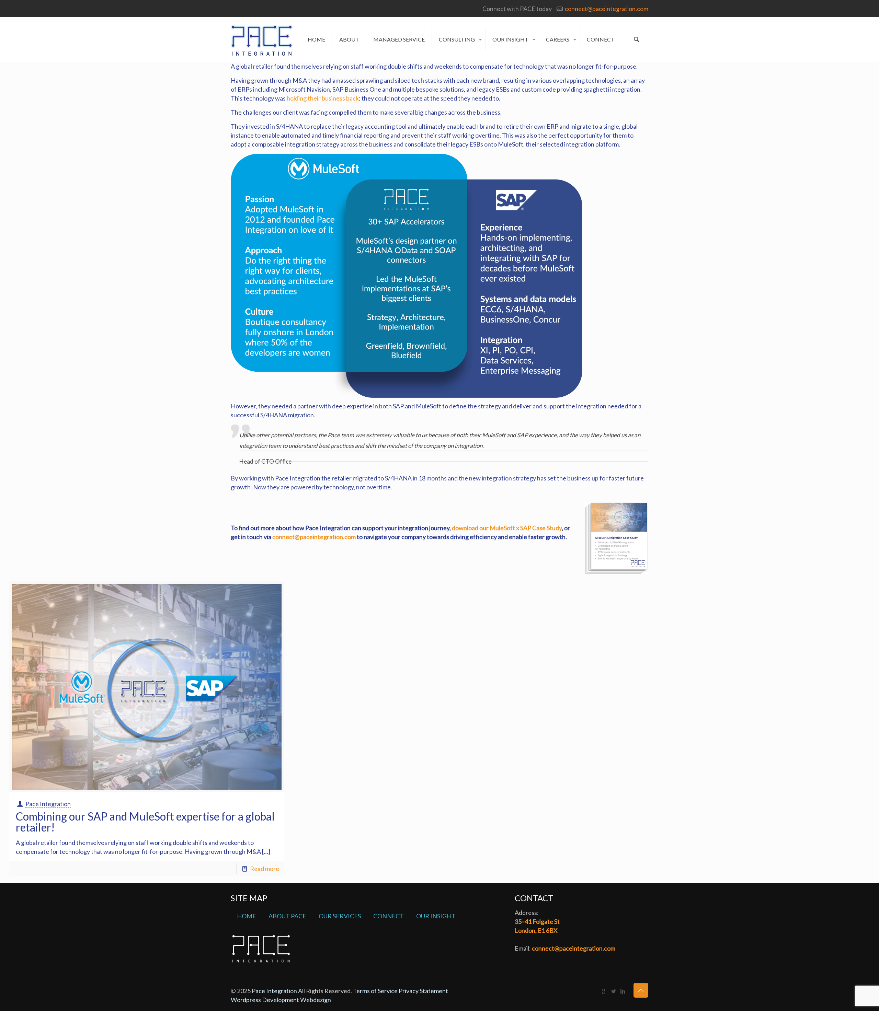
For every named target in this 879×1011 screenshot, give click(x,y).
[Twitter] (613, 991)
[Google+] (604, 991)
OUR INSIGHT (436, 916)
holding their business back (323, 98)
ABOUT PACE (287, 916)
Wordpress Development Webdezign (281, 999)
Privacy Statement (423, 991)
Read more (264, 868)
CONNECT (388, 916)
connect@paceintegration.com (606, 8)
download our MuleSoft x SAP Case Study (507, 528)
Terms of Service (376, 991)
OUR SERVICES (340, 916)
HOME (246, 916)
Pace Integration (48, 803)
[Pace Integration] (262, 39)
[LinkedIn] (623, 991)
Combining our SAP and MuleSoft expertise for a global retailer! (145, 822)
